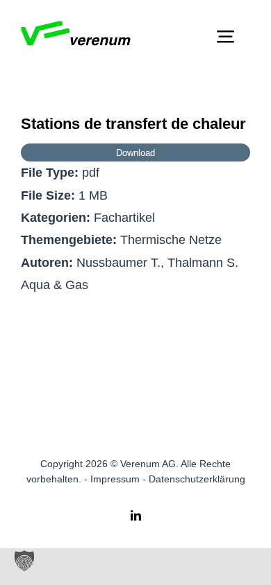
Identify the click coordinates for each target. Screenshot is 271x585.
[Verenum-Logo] (76, 27)
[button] (24, 560)
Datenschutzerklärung (197, 478)
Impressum (115, 478)
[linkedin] (136, 515)
